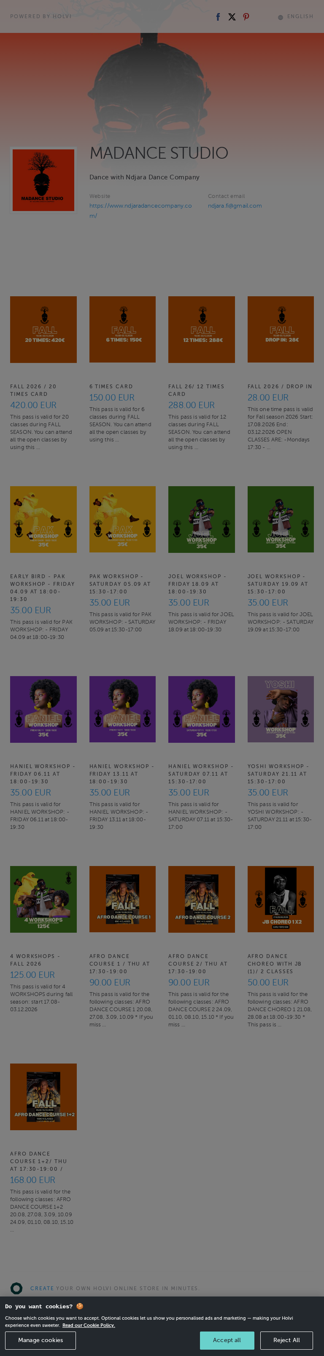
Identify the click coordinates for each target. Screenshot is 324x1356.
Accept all (227, 1340)
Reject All (286, 1340)
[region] (162, 1326)
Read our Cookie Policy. (88, 1325)
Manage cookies (40, 1340)
